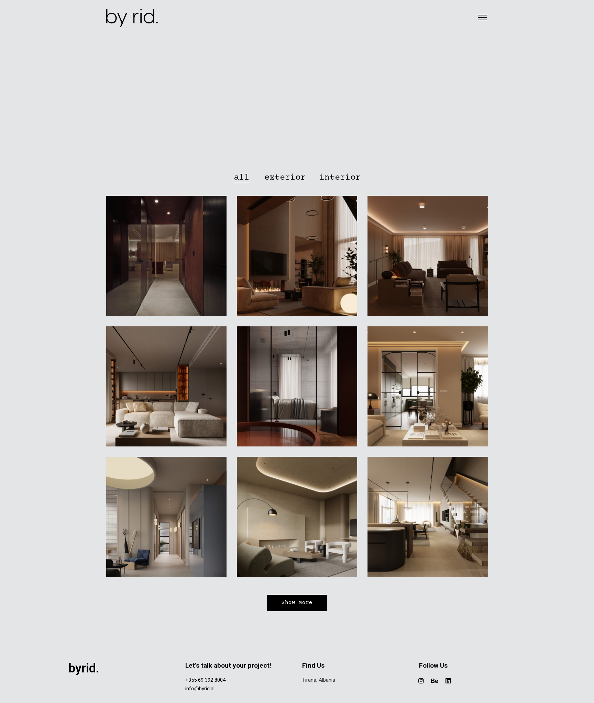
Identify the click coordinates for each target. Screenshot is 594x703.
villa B (297, 389)
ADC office (297, 519)
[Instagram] (421, 681)
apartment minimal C (166, 389)
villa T (427, 519)
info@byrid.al (199, 688)
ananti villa (297, 258)
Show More (297, 603)
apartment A (427, 389)
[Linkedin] (448, 681)
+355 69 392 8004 (205, 680)
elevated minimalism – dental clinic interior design (166, 519)
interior (166, 269)
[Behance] (435, 681)
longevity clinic (166, 258)
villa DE (427, 258)
